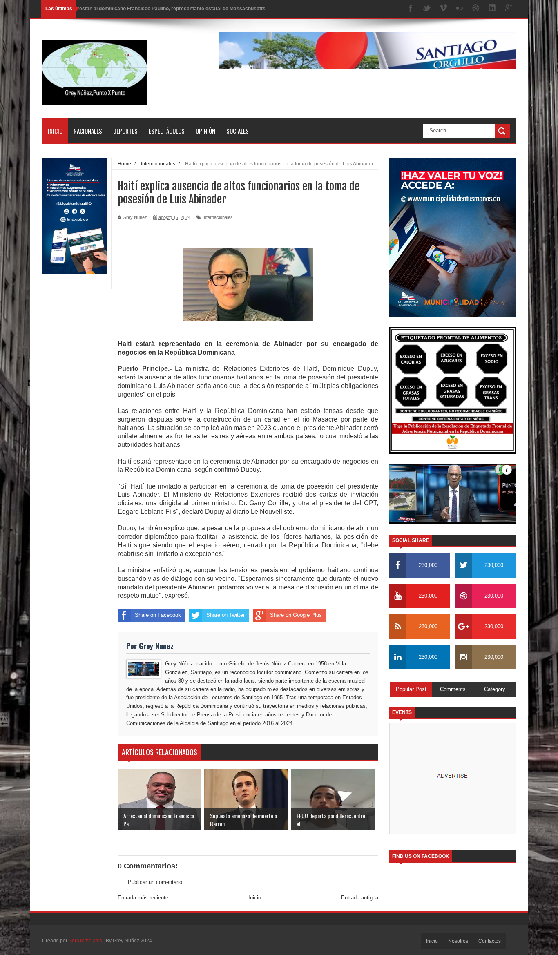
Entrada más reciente (143, 898)
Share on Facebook (158, 615)
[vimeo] (443, 9)
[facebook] (410, 9)
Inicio (55, 130)
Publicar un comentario (155, 882)
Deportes (125, 130)
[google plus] (508, 9)
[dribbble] (476, 9)
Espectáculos (167, 130)
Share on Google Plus (296, 615)
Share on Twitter (225, 615)
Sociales (237, 130)
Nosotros (458, 941)
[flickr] (459, 9)
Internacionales (218, 217)
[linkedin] (492, 9)
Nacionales (88, 130)
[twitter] (427, 9)
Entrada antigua (359, 898)
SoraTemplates (85, 941)
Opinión (205, 130)
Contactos (489, 941)
